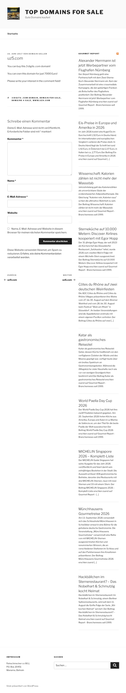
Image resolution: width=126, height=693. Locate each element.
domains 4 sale (21, 100)
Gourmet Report (89, 54)
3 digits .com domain (25, 98)
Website (12, 212)
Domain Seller (38, 54)
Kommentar (15, 138)
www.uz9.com (41, 100)
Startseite (12, 33)
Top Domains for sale (64, 12)
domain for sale (50, 98)
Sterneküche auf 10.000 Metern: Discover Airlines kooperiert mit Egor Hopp (98, 234)
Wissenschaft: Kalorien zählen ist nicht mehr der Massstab (98, 178)
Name (11, 180)
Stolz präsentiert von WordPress (22, 686)
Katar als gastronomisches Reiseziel (92, 340)
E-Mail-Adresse (17, 196)
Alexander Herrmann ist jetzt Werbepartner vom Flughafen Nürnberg (97, 65)
